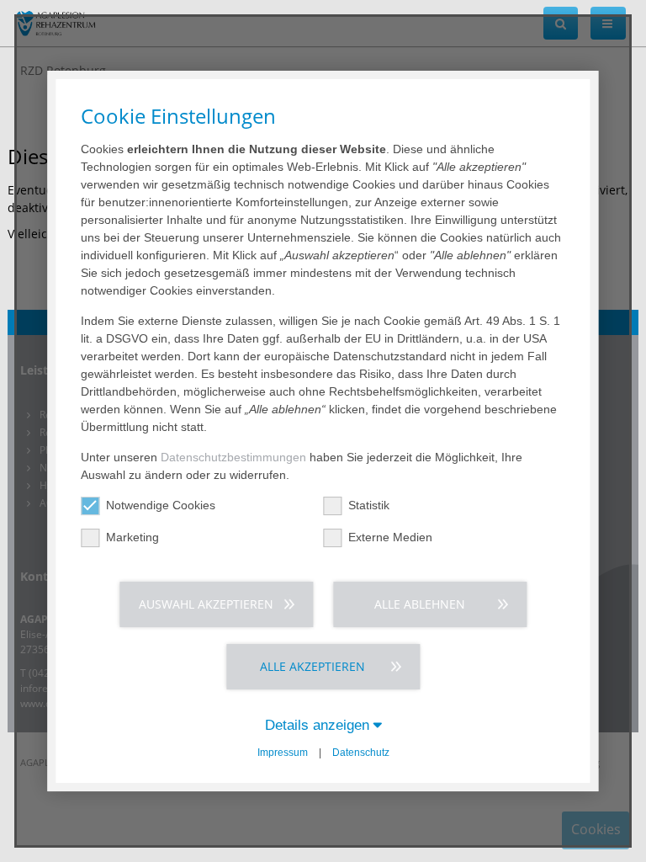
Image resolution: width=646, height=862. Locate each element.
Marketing (132, 537)
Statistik (368, 505)
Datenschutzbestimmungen (233, 457)
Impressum (282, 752)
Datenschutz (360, 752)
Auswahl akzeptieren (206, 604)
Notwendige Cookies (160, 505)
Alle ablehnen (419, 604)
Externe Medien (390, 537)
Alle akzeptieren (312, 666)
